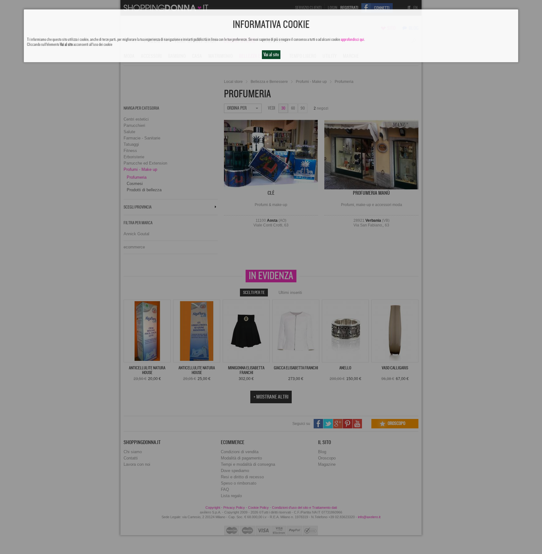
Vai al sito (271, 54)
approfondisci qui (352, 39)
